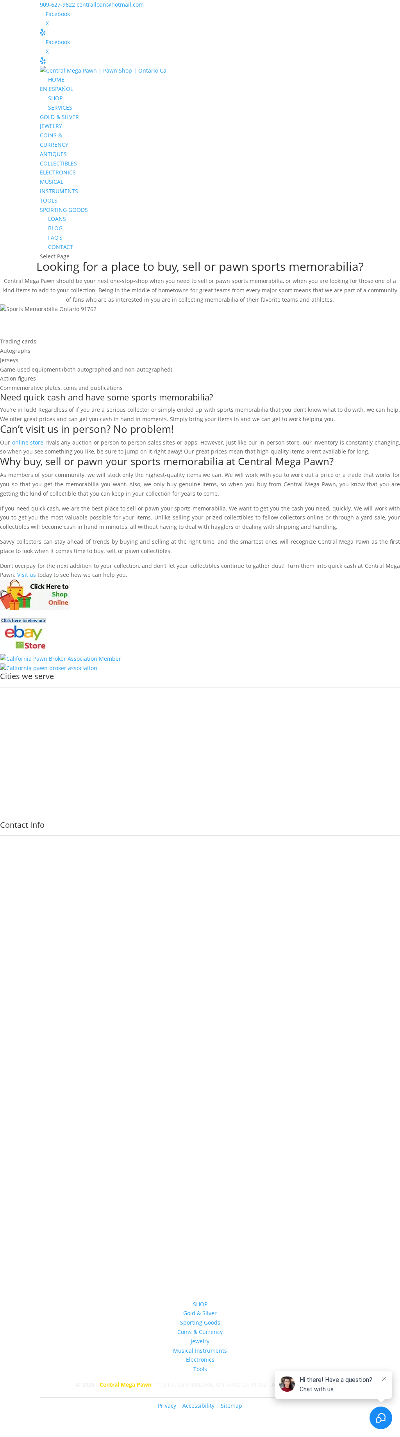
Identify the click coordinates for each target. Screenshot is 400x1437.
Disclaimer (200, 1146)
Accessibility (199, 1405)
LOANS (57, 218)
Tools (200, 1369)
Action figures (18, 378)
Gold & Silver (200, 1313)
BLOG (55, 228)
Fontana (16, 756)
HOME (56, 79)
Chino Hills (19, 786)
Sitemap (231, 1405)
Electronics (200, 1359)
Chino (13, 796)
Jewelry (200, 1341)
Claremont (19, 725)
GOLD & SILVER (59, 117)
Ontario (15, 695)
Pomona (16, 705)
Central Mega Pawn (126, 1384)
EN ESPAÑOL (56, 88)
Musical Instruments (200, 1350)
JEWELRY (51, 126)
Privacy (167, 1405)
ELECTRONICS (58, 172)
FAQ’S (55, 237)
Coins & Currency (200, 1332)
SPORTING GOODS (64, 209)
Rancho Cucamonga (31, 736)
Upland (15, 715)
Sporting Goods (200, 1322)
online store (28, 442)
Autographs (15, 350)
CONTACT (60, 247)
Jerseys (9, 360)
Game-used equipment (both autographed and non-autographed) (86, 369)
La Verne (16, 776)
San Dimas (19, 766)
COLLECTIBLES (58, 163)
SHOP (55, 98)
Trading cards (18, 341)
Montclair (17, 746)
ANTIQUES (53, 154)
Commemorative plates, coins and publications (61, 387)
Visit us (26, 574)
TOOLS (48, 200)
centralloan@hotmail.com (200, 1099)
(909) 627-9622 (200, 1006)
